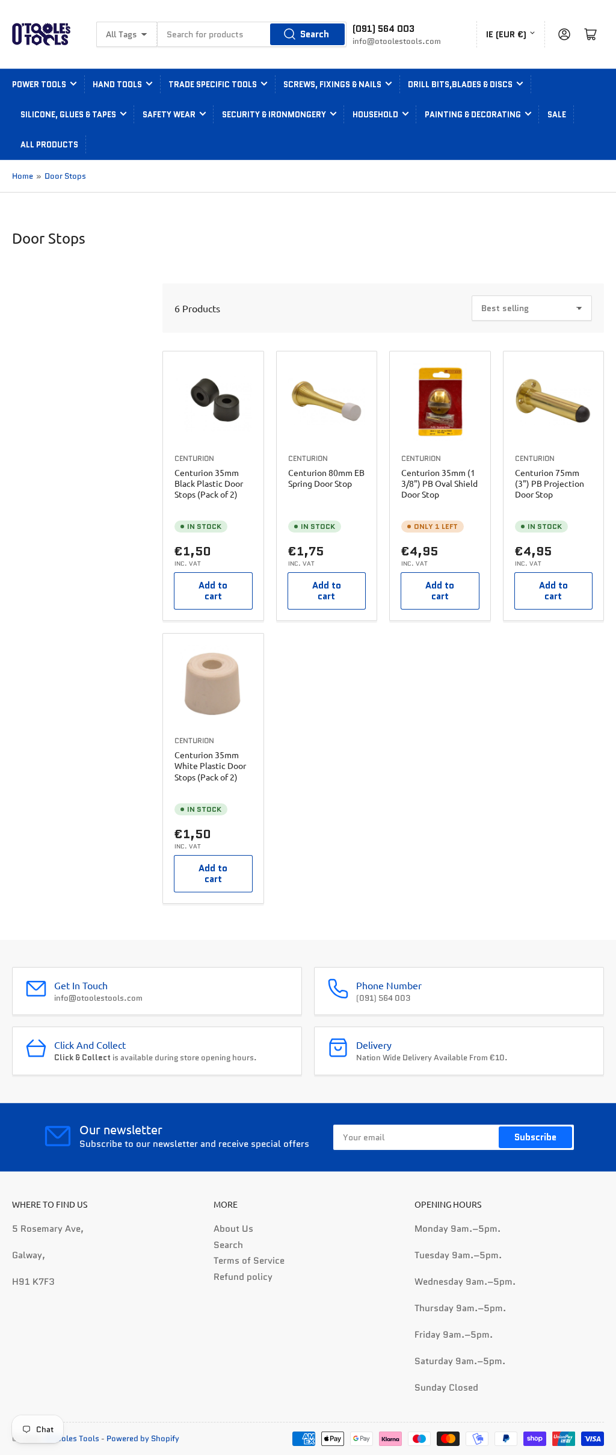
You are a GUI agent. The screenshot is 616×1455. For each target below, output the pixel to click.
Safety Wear (169, 114)
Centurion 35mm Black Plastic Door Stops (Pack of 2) (208, 483)
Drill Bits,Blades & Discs (460, 84)
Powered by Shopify (142, 1438)
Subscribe (535, 1137)
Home (22, 176)
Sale (556, 114)
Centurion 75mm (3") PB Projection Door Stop (549, 483)
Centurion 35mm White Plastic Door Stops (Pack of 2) (210, 765)
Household (375, 114)
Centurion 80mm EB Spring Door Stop (326, 478)
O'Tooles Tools (72, 1438)
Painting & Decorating (473, 114)
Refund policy (243, 1277)
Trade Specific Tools (212, 84)
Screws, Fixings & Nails (332, 84)
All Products (49, 144)
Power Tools (39, 84)
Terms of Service (249, 1260)
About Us (233, 1228)
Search (314, 34)
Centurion (194, 458)
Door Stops (65, 176)
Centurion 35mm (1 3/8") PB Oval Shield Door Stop (439, 483)
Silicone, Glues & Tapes (68, 114)
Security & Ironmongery (274, 114)
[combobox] (251, 34)
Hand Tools (117, 84)
